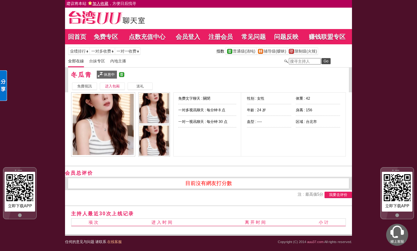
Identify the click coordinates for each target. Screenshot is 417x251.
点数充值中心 (147, 36)
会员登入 (188, 36)
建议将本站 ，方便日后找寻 (101, 3)
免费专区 (106, 36)
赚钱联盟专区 (327, 36)
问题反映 (286, 36)
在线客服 (114, 242)
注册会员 (221, 36)
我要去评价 (338, 195)
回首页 (77, 36)
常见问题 (253, 36)
